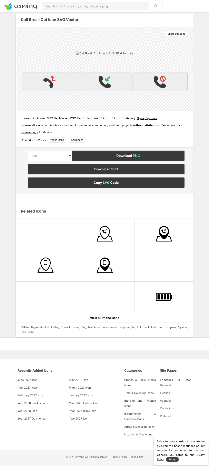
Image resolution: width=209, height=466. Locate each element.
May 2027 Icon (78, 379)
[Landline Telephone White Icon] (45, 234)
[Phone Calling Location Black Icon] (164, 234)
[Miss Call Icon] (49, 82)
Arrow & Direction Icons (139, 426)
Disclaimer (137, 457)
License (165, 392)
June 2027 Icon (28, 379)
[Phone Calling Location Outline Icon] (104, 234)
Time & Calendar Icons (139, 392)
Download (128, 156)
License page (29, 132)
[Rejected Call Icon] (160, 82)
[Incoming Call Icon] (104, 82)
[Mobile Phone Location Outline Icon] (45, 265)
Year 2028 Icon (27, 410)
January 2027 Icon (81, 395)
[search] (155, 6)
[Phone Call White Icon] (45, 297)
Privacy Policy (119, 457)
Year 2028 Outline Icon (84, 403)
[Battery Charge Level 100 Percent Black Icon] (164, 297)
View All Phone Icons (104, 317)
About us (165, 400)
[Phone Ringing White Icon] (164, 265)
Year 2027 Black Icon (82, 410)
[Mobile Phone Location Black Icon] (104, 265)
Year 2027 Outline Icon (32, 418)
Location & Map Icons (138, 434)
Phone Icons (57, 140)
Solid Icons (77, 140)
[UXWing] (20, 8)
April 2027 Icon (27, 387)
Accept (172, 459)
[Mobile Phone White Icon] (104, 297)
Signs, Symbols (147, 118)
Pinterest (165, 416)
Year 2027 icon (78, 418)
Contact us (167, 408)
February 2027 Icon (30, 395)
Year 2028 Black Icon (31, 403)
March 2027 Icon (80, 387)
